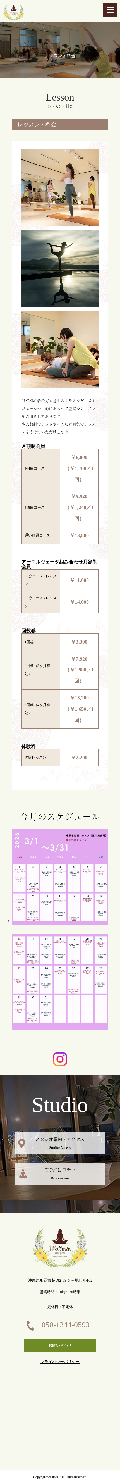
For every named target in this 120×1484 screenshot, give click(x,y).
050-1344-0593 (66, 1324)
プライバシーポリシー (60, 1362)
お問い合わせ (60, 1345)
